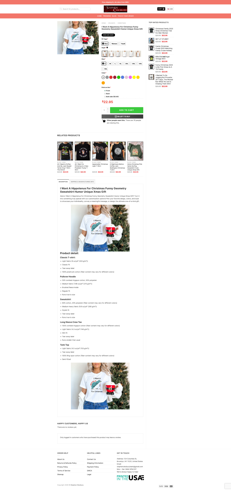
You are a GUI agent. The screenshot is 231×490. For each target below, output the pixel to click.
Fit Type (105, 39)
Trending (107, 16)
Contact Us (91, 459)
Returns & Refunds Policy (67, 463)
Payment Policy (93, 467)
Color (104, 73)
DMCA (89, 471)
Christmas (122, 23)
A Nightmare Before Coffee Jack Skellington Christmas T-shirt (117, 167)
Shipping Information (95, 463)
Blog (114, 16)
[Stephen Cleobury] (115, 9)
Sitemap (60, 474)
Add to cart (126, 110)
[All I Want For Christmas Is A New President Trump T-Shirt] (82, 151)
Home (99, 16)
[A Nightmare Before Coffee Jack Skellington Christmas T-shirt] (118, 151)
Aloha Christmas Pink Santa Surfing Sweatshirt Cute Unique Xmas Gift (134, 167)
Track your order (126, 16)
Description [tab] (63, 181)
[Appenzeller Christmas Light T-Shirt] (100, 151)
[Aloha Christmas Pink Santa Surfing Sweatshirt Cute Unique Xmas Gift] (135, 151)
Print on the (106, 87)
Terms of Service (63, 471)
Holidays (111, 23)
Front (108, 91)
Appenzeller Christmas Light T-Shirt (100, 165)
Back (108, 94)
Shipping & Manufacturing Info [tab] (82, 181)
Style (105, 48)
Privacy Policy (62, 467)
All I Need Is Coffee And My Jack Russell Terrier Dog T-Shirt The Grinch (64, 167)
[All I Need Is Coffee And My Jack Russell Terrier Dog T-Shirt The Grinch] (65, 151)
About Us (60, 459)
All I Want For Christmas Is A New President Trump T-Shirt (81, 167)
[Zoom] (60, 52)
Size (103, 59)
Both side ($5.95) (112, 96)
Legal (89, 474)
